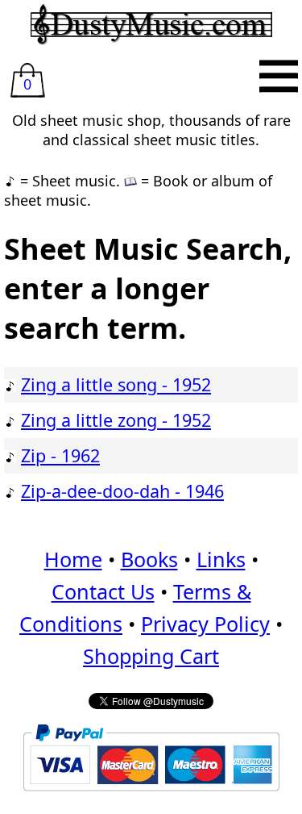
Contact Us (103, 591)
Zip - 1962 (60, 455)
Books (149, 559)
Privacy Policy (205, 623)
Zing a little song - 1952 (116, 384)
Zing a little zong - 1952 (116, 420)
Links (221, 559)
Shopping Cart (151, 656)
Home (73, 559)
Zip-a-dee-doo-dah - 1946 (122, 491)
